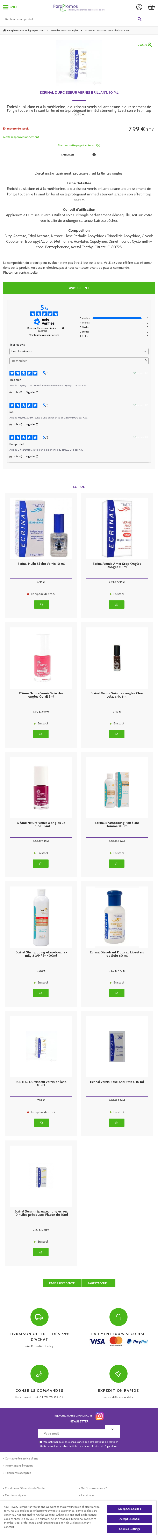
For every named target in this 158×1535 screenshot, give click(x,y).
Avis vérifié (142, 373)
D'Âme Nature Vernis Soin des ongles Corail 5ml (41, 695)
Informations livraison (19, 1465)
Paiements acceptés (18, 1473)
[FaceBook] (94, 155)
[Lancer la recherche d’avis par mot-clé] (146, 361)
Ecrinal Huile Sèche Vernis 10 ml (41, 564)
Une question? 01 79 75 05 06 (39, 1393)
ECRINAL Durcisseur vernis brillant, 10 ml (79, 92)
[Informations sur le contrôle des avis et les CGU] (63, 328)
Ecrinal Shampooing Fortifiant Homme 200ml (117, 824)
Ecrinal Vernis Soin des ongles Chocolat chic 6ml (117, 695)
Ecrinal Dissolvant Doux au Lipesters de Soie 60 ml (117, 954)
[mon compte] (139, 7)
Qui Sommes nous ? (94, 1488)
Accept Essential (130, 1518)
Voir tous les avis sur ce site (44, 335)
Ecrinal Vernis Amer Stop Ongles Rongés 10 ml (117, 565)
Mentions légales (16, 1495)
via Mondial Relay (39, 1340)
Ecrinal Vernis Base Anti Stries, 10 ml (117, 1082)
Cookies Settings (129, 1528)
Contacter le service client (21, 1458)
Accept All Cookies (129, 1508)
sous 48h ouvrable (118, 1393)
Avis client (79, 288)
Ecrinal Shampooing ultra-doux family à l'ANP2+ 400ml (41, 954)
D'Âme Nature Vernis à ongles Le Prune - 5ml (41, 824)
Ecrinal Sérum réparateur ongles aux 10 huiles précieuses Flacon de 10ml (41, 1213)
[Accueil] (79, 8)
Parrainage (87, 1495)
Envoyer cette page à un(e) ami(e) (79, 145)
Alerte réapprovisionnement (21, 137)
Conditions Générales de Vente (25, 1488)
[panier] (151, 7)
